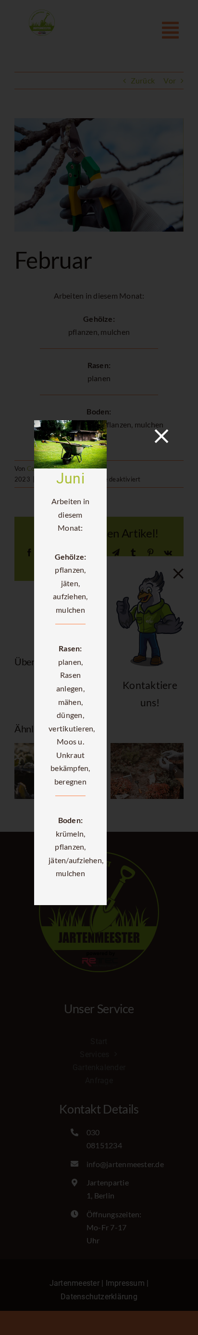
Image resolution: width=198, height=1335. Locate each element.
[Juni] (70, 424)
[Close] (161, 436)
